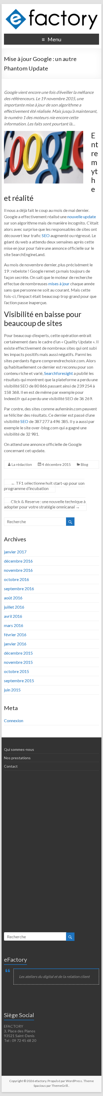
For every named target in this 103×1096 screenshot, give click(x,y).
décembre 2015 (18, 652)
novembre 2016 (18, 570)
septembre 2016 (19, 588)
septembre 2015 (19, 680)
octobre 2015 (16, 671)
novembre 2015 (18, 662)
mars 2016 (13, 625)
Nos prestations (17, 758)
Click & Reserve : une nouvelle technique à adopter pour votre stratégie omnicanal (45, 504)
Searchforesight (58, 373)
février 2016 (15, 634)
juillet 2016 (14, 606)
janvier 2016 (15, 643)
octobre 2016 (16, 579)
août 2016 (13, 597)
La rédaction (22, 464)
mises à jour (58, 283)
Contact (11, 766)
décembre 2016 (18, 560)
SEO (46, 235)
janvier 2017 (15, 551)
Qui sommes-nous (19, 749)
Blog (84, 464)
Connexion (13, 720)
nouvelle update (81, 216)
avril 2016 (13, 616)
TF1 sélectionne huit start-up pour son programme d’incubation (44, 486)
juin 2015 (12, 689)
